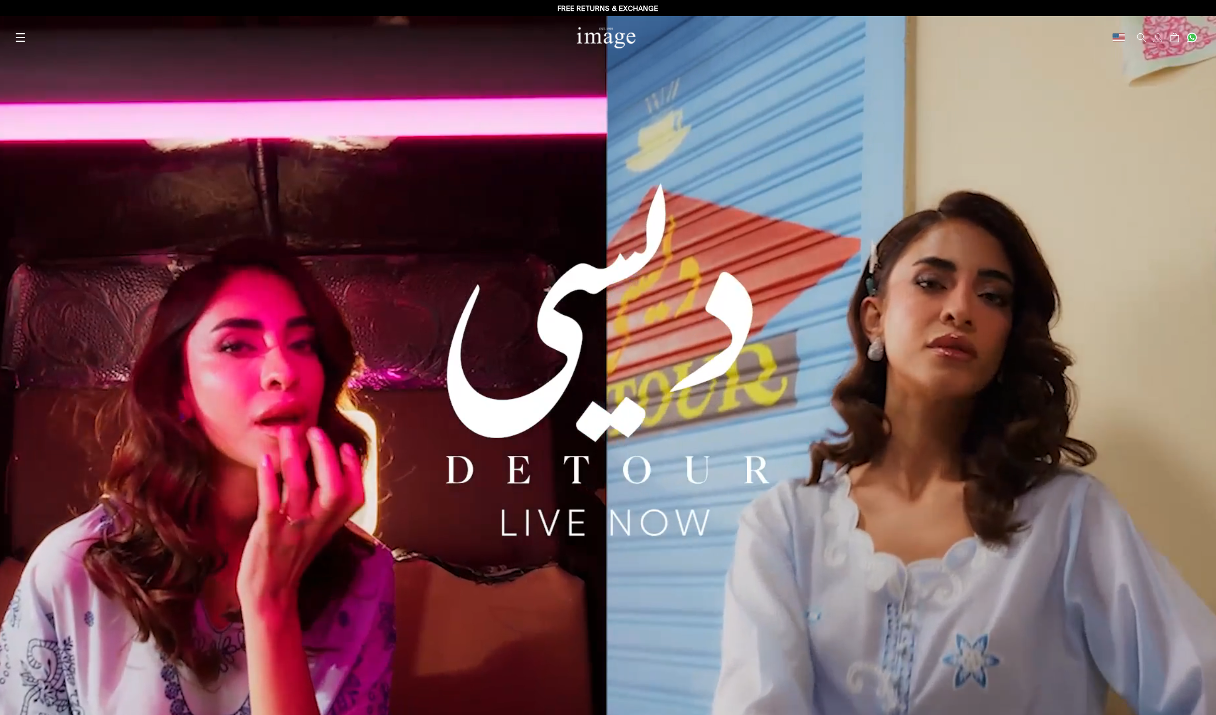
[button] (20, 37)
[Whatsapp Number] (1192, 37)
